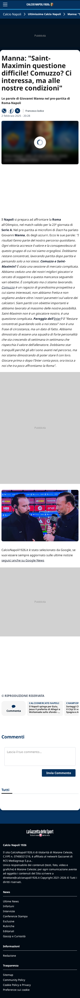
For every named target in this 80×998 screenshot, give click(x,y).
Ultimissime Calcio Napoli (44, 14)
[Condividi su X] (17, 110)
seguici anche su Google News (22, 560)
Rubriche (8, 926)
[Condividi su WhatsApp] (4, 110)
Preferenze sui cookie (16, 989)
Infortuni (8, 906)
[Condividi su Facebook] (10, 110)
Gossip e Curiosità (14, 936)
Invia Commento (58, 773)
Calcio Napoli (12, 14)
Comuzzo (8, 287)
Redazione (9, 955)
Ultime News (11, 901)
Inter (57, 319)
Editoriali (8, 931)
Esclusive (8, 921)
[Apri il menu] (5, 4)
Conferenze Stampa (15, 916)
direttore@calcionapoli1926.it (21, 877)
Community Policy (14, 980)
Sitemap (8, 975)
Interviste (9, 911)
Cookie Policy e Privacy (17, 985)
